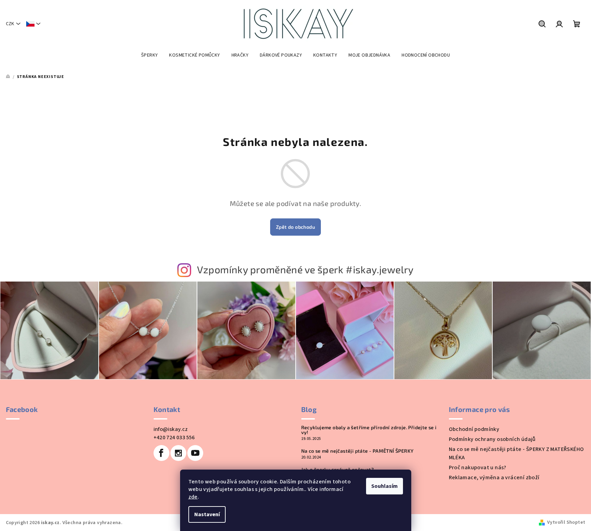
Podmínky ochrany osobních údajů (492, 439)
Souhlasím (384, 486)
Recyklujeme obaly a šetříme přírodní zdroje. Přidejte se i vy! (369, 430)
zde (193, 497)
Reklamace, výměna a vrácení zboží (494, 477)
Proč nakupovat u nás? (477, 467)
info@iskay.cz (171, 429)
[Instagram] (178, 453)
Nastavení (207, 514)
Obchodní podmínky (474, 429)
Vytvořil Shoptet (566, 522)
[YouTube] (195, 453)
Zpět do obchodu (295, 227)
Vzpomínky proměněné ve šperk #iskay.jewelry (305, 269)
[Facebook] (161, 453)
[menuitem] (149, 55)
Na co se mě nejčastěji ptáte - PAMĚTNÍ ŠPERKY (357, 451)
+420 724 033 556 (174, 437)
